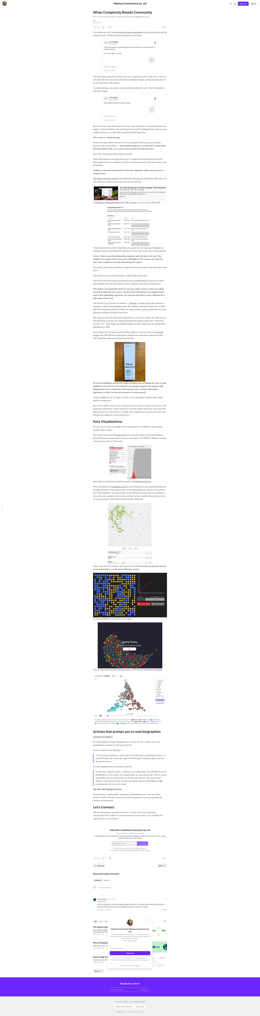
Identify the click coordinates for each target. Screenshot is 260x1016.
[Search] (231, 4)
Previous (101, 866)
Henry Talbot (102, 899)
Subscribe (243, 4)
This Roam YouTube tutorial (105, 178)
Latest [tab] (101, 921)
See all (97, 971)
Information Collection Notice (129, 960)
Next (160, 866)
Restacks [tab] (106, 880)
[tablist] (102, 880)
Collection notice (140, 1001)
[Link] (90, 421)
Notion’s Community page (108, 202)
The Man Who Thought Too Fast (107, 789)
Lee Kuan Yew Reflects (103, 736)
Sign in (253, 4)
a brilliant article (119, 486)
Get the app (140, 1007)
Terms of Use (140, 958)
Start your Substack (125, 1007)
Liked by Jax (103, 901)
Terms (131, 1001)
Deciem (132, 303)
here (129, 618)
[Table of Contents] (2, 508)
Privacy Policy (145, 960)
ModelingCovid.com (142, 481)
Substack (120, 1012)
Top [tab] (95, 921)
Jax (94, 20)
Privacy (125, 1001)
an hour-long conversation (131, 32)
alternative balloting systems (126, 569)
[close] (149, 920)
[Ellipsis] (166, 899)
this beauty (118, 435)
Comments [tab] (97, 880)
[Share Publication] (235, 4)
